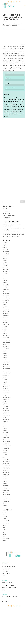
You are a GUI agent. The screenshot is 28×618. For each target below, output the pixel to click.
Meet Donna (5, 564)
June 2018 (5, 353)
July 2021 (5, 276)
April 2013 (5, 483)
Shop (3, 590)
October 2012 (6, 496)
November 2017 (6, 368)
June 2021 (5, 278)
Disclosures (5, 601)
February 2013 (6, 488)
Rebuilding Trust (6, 217)
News (4, 527)
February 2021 (6, 287)
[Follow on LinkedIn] (14, 2)
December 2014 (6, 439)
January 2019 (6, 337)
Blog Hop (5, 516)
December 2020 (6, 291)
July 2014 (5, 450)
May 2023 (5, 245)
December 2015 (6, 413)
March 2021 (5, 284)
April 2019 (5, 333)
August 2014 (6, 448)
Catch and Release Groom (9, 215)
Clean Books (5, 568)
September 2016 (6, 397)
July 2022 (5, 256)
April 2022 (5, 262)
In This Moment (6, 211)
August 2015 (6, 421)
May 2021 (5, 280)
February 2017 (6, 386)
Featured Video (6, 520)
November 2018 (6, 342)
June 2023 (5, 242)
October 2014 (6, 443)
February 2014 (6, 461)
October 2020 (6, 295)
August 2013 (6, 474)
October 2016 (6, 395)
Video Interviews (7, 582)
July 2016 (5, 401)
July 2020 (5, 302)
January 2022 (6, 267)
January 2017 (6, 388)
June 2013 (5, 479)
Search (22, 202)
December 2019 (6, 315)
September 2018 (6, 346)
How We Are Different (8, 566)
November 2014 (6, 441)
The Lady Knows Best (8, 209)
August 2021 (6, 273)
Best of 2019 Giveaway (16, 232)
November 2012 (6, 494)
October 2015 (6, 417)
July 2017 (5, 377)
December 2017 (6, 366)
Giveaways (5, 599)
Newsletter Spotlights (9, 587)
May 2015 (5, 428)
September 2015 (6, 419)
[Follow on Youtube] (20, 2)
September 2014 (6, 446)
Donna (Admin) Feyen (9, 24)
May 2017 (5, 382)
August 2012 (6, 501)
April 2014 (5, 457)
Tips (4, 536)
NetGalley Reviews (7, 525)
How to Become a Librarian (10, 596)
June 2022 (5, 258)
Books (4, 518)
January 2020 (6, 313)
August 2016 (6, 399)
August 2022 (6, 253)
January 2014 (6, 463)
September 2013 (6, 472)
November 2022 (6, 251)
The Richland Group (20, 615)
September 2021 (6, 271)
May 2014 (5, 454)
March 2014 (5, 459)
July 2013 (5, 477)
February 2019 (6, 335)
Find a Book (5, 571)
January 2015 (6, 437)
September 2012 (6, 499)
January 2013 (6, 490)
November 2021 (6, 269)
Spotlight (5, 534)
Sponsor (5, 532)
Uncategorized (6, 538)
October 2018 (6, 344)
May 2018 (5, 355)
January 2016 (6, 410)
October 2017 (6, 371)
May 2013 (5, 481)
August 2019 (6, 324)
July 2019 (5, 326)
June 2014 (5, 452)
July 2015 (5, 424)
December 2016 (6, 390)
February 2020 (6, 311)
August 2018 (6, 348)
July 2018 (5, 351)
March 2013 (5, 485)
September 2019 (6, 322)
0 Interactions (14, 25)
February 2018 (6, 362)
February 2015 (6, 435)
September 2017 (6, 373)
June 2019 (5, 329)
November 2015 (6, 415)
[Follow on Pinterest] (17, 2)
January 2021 (6, 289)
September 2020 (6, 298)
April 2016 (5, 404)
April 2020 (5, 307)
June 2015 (5, 426)
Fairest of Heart (6, 213)
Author (4, 512)
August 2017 (6, 375)
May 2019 (5, 331)
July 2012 (5, 503)
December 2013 (6, 465)
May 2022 (5, 260)
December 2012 (6, 492)
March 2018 (5, 360)
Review (4, 529)
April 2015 (5, 430)
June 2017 (5, 379)
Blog (4, 514)
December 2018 (6, 340)
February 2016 (6, 408)
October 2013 (6, 470)
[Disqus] (14, 139)
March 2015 (5, 432)
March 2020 (5, 309)
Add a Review (6, 573)
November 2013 (6, 468)
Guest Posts (5, 523)
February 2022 (6, 265)
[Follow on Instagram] (11, 2)
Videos (4, 540)
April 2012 (5, 505)
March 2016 (5, 406)
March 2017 (5, 384)
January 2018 (6, 364)
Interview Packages (8, 585)
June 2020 (5, 304)
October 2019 (6, 320)
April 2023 (5, 247)
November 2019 (6, 318)
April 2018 (5, 357)
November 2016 (6, 393)
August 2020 (6, 300)
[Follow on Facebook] (8, 2)
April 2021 (5, 282)
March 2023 (5, 249)
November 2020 (6, 293)
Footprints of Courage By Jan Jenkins (15, 234)
